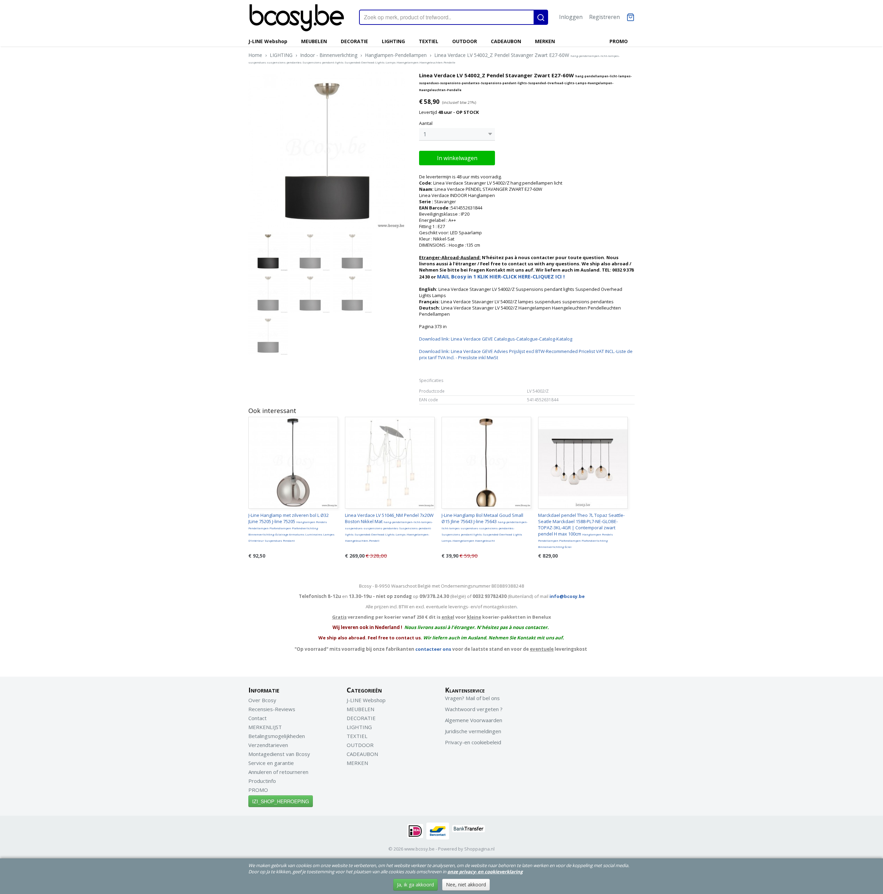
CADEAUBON (506, 41)
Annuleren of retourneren (278, 771)
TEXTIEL (428, 41)
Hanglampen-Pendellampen (396, 55)
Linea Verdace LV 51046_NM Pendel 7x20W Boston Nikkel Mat (389, 527)
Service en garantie (271, 762)
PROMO (618, 41)
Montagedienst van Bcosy (279, 753)
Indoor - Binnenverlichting (328, 55)
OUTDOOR (464, 41)
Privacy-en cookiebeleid (473, 742)
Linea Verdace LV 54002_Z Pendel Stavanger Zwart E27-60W (434, 58)
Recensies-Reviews (271, 709)
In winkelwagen (457, 158)
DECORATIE (354, 41)
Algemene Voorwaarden (473, 720)
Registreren (604, 17)
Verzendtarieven (268, 744)
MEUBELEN (314, 41)
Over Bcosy (262, 700)
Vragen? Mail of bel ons (472, 698)
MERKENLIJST (265, 727)
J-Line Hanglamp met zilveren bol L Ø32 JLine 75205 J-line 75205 (291, 527)
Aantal (426, 123)
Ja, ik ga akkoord (415, 884)
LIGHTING (393, 41)
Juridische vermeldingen (473, 731)
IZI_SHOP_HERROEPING (280, 801)
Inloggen (571, 17)
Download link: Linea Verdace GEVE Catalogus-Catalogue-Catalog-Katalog (495, 339)
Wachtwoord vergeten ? (474, 709)
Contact (257, 718)
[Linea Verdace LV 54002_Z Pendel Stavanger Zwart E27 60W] (326, 150)
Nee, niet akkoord (466, 884)
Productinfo (262, 780)
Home (255, 55)
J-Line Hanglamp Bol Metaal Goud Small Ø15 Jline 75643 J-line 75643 (485, 527)
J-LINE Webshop (267, 41)
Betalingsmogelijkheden (276, 736)
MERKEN (545, 41)
